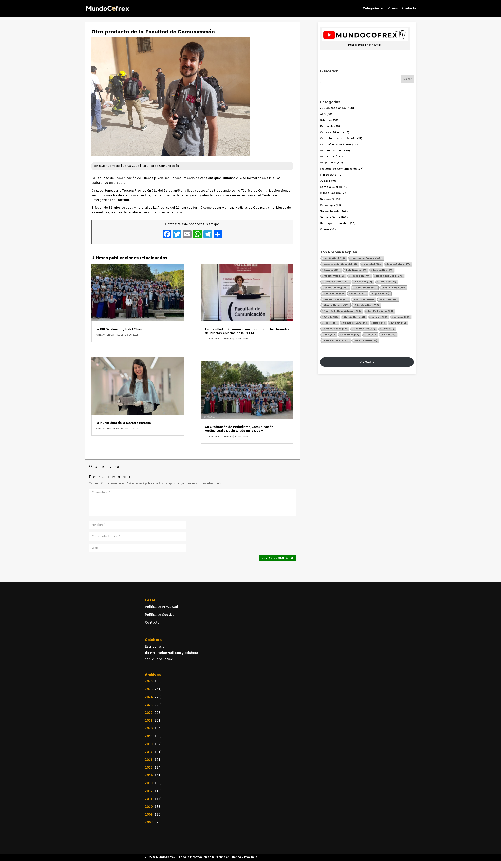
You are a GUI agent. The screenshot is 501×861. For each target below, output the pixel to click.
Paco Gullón (364, 299)
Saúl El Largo (394, 287)
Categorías (371, 8)
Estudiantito (356, 270)
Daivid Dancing (336, 287)
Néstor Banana (335, 328)
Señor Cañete (366, 340)
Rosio (330, 322)
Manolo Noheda (336, 305)
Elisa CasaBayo (367, 305)
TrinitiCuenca (365, 287)
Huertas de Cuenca (366, 258)
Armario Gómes (336, 299)
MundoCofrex (398, 264)
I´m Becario (328, 174)
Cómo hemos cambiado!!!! (338, 138)
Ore (371, 334)
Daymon (332, 270)
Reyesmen (360, 275)
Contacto (409, 8)
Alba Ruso (350, 334)
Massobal (372, 264)
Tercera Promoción (136, 191)
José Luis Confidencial (340, 264)
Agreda (331, 317)
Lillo (329, 334)
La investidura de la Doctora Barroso (123, 423)
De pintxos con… (331, 150)
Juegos (325, 180)
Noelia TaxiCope (389, 275)
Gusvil (388, 334)
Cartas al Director (332, 132)
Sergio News (354, 317)
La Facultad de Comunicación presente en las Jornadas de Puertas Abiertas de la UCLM (247, 331)
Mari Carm (387, 281)
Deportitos (327, 156)
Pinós (388, 328)
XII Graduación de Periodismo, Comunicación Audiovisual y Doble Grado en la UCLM (239, 429)
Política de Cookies (159, 615)
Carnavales (327, 126)
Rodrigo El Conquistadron (342, 311)
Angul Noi (380, 293)
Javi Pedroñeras (380, 311)
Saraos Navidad (330, 211)
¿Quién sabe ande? (333, 107)
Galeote (358, 293)
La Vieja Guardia (331, 186)
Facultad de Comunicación (160, 166)
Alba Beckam (364, 328)
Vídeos (393, 8)
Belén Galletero (336, 340)
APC (323, 114)
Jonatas (401, 317)
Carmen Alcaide (336, 281)
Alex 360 (388, 299)
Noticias (325, 198)
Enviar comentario (277, 558)
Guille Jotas (334, 293)
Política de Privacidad (161, 607)
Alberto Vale (334, 275)
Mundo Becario (330, 192)
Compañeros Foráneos (335, 144)
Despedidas (328, 162)
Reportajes (327, 205)
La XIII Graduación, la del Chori (118, 329)
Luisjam (379, 317)
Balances (326, 120)
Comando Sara (355, 322)
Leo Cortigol (334, 258)
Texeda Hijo (382, 270)
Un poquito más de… (334, 223)
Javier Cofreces (109, 166)
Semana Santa (330, 217)
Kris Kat (398, 322)
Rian (379, 322)
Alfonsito (363, 281)
